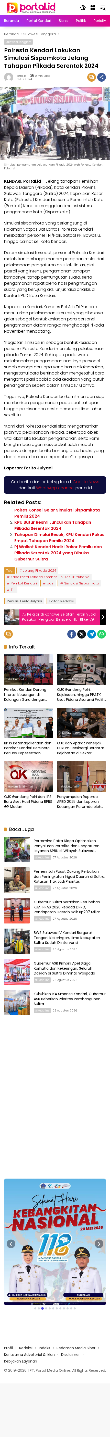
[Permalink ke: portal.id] (10, 77)
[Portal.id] (31, 7)
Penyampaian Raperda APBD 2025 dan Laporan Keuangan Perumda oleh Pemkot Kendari (79, 801)
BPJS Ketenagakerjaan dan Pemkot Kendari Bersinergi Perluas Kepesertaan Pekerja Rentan (27, 748)
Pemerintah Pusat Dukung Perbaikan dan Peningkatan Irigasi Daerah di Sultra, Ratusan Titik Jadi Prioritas (69, 876)
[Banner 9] (64, 1308)
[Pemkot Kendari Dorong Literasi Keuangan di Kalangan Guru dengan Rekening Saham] (28, 669)
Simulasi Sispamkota (81, 583)
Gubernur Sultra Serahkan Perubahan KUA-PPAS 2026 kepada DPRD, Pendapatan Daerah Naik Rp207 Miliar (67, 907)
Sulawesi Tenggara (18, 42)
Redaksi (25, 1348)
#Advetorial (16, 679)
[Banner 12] (75, 1308)
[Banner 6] (53, 1308)
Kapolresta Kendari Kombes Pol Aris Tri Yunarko (50, 576)
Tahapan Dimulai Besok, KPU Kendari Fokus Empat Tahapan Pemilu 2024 (59, 538)
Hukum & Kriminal (73, 679)
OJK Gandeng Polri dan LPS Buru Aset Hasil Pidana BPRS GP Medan (28, 801)
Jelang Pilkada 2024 (39, 570)
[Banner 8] (60, 1308)
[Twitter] (81, 634)
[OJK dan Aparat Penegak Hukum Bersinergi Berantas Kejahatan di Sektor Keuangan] (81, 723)
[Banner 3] (42, 1308)
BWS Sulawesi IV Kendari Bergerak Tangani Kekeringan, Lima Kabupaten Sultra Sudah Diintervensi (67, 937)
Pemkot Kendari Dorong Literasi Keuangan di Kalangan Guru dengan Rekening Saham (25, 694)
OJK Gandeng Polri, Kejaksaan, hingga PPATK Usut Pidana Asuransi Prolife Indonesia (81, 694)
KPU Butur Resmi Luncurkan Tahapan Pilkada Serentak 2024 (52, 525)
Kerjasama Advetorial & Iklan (29, 1354)
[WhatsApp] (101, 634)
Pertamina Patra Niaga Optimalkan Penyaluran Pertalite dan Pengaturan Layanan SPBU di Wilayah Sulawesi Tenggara (67, 848)
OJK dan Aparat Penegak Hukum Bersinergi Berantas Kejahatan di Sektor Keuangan (81, 748)
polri (50, 583)
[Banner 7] (57, 1308)
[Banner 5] (50, 1308)
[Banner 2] (39, 1308)
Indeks (44, 1348)
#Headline (42, 857)
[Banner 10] (68, 1308)
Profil (8, 1348)
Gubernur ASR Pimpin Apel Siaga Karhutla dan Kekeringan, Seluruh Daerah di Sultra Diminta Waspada (64, 968)
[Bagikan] (101, 77)
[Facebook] (71, 634)
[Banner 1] (35, 1308)
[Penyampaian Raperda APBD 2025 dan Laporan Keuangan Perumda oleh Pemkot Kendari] (81, 776)
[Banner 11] (71, 1308)
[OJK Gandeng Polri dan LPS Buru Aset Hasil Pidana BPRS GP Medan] (28, 776)
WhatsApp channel (55, 488)
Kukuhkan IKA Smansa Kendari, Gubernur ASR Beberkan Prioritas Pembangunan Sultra (70, 998)
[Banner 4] (46, 1308)
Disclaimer (70, 1354)
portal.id (21, 75)
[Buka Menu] (93, 8)
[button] (83, 8)
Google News (86, 482)
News (12, 733)
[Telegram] (91, 634)
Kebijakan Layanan (20, 1361)
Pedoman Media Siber (76, 1348)
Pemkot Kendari (24, 583)
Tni (13, 589)
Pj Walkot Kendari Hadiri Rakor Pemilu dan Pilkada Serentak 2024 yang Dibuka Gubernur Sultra (58, 553)
